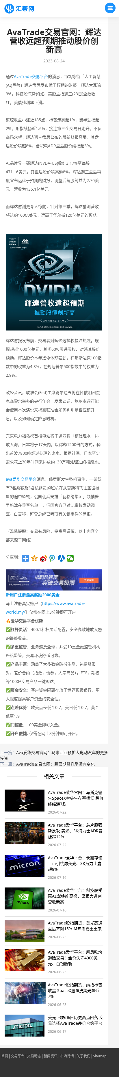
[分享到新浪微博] (43, 558)
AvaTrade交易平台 (31, 76)
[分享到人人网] (61, 558)
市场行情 (67, 1056)
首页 (4, 1056)
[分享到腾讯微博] (52, 558)
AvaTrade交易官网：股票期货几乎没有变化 (55, 764)
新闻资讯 (50, 1056)
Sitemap (99, 1056)
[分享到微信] (70, 558)
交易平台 (18, 1056)
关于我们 (83, 1056)
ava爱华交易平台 (21, 479)
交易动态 (34, 1056)
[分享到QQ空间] (34, 558)
